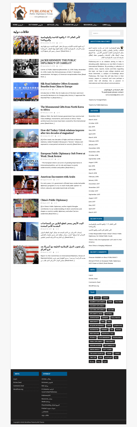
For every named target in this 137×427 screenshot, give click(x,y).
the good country (97, 353)
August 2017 (93, 198)
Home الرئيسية (18, 25)
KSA (112, 330)
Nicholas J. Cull (108, 334)
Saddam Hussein (95, 345)
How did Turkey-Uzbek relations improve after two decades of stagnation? (62, 131)
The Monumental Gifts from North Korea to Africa (62, 108)
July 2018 (92, 166)
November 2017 (94, 187)
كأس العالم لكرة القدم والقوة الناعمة (100, 230)
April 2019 (92, 134)
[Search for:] (106, 33)
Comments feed (94, 282)
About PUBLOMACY (110, 257)
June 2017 (92, 201)
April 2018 (92, 169)
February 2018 (94, 176)
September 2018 (94, 159)
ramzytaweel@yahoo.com (115, 95)
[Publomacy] (68, 21)
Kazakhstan (94, 330)
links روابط (45, 386)
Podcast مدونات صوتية (48, 408)
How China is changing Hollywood (100, 245)
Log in (91, 275)
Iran (102, 322)
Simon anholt (95, 349)
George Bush (94, 318)
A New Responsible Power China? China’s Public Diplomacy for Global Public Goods (105, 234)
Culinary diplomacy (97, 306)
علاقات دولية (45, 415)
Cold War (118, 302)
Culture (111, 310)
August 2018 (93, 162)
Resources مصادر (90, 25)
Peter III (93, 338)
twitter (93, 357)
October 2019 (93, 123)
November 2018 (94, 152)
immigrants (94, 322)
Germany (105, 318)
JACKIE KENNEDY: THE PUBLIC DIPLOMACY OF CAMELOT (58, 62)
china (110, 302)
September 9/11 (109, 345)
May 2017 (92, 205)
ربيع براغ (92, 361)
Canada (105, 298)
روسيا (99, 361)
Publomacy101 (46, 395)
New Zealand (94, 334)
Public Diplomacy (96, 341)
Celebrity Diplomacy (97, 302)
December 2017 (94, 184)
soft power (107, 349)
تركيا (116, 357)
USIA (100, 357)
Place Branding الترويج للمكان (51, 405)
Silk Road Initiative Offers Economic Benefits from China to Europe (60, 85)
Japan (109, 326)
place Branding (104, 338)
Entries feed (93, 278)
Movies (118, 330)
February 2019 (94, 141)
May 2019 (92, 130)
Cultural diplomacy (97, 310)
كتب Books (45, 412)
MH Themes (40, 422)
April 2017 (92, 209)
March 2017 (93, 212)
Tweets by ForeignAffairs (97, 100)
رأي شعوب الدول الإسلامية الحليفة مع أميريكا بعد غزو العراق (63, 248)
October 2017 (93, 191)
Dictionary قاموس (36, 25)
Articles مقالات (53, 25)
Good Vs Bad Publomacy (49, 392)
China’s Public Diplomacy (54, 200)
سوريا (105, 361)
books (97, 298)
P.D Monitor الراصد (70, 25)
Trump (109, 353)
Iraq (109, 322)
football (108, 314)
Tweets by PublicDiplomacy (98, 105)
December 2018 (94, 148)
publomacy (110, 341)
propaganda (117, 338)
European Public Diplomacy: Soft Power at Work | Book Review (63, 155)
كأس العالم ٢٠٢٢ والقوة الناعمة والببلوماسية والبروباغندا (60, 38)
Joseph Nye (118, 326)
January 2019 (93, 144)
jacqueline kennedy (97, 326)
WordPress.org (94, 286)
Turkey (117, 353)
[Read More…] (66, 51)
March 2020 (93, 119)
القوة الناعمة (108, 357)
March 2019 (93, 137)
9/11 (91, 298)
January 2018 (93, 180)
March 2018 (93, 173)
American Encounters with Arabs (58, 176)
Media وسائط (46, 402)
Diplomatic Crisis (96, 314)
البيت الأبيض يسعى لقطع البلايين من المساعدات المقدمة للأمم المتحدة (62, 224)
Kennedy (104, 330)
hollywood (115, 318)
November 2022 (94, 116)
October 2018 (93, 155)
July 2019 (92, 127)
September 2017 (94, 194)
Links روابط (107, 25)
